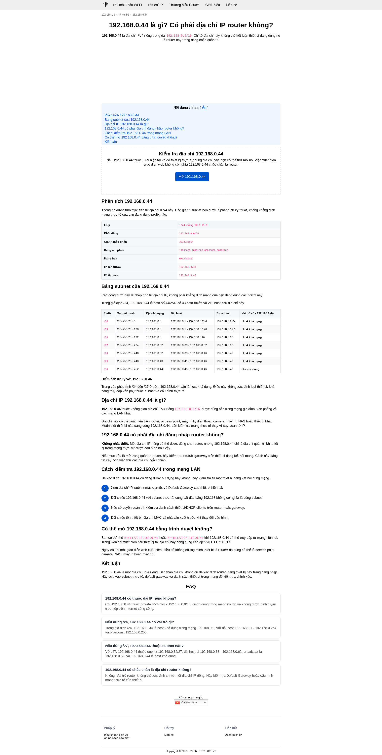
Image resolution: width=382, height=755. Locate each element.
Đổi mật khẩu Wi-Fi (127, 5)
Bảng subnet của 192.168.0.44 (127, 120)
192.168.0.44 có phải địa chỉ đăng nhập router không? (144, 128)
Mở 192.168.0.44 (192, 177)
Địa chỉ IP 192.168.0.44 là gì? (126, 124)
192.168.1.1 (108, 14)
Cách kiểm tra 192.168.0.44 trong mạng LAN (138, 133)
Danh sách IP (233, 734)
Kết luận (111, 142)
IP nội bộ (124, 14)
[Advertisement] (191, 73)
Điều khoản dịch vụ (116, 734)
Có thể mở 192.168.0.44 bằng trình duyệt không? (141, 137)
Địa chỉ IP (155, 5)
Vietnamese (189, 702)
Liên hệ (231, 5)
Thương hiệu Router (184, 5)
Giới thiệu (212, 5)
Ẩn (204, 107)
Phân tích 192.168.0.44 (122, 115)
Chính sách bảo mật (116, 737)
